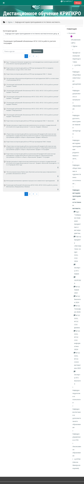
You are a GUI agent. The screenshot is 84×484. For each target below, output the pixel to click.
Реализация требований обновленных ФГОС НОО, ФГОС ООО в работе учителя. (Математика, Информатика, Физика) (32, 185)
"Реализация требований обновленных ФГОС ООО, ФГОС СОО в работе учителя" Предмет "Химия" (32, 85)
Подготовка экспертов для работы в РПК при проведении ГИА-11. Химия (29, 74)
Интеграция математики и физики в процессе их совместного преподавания (30, 180)
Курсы (75, 46)
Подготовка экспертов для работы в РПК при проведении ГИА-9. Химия (28, 141)
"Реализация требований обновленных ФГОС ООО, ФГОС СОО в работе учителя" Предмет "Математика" (32, 115)
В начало (72, 33)
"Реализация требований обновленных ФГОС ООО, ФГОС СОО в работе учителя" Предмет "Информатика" (32, 109)
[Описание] (58, 121)
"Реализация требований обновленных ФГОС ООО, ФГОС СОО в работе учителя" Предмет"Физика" (32, 103)
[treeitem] (74, 33)
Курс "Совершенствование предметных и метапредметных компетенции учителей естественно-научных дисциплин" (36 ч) (32, 62)
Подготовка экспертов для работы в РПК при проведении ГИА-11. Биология (30, 121)
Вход (78, 3)
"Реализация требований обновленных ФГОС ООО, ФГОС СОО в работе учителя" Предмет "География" (32, 97)
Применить (37, 51)
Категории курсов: (10, 31)
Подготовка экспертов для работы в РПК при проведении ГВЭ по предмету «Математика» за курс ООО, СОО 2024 (29, 68)
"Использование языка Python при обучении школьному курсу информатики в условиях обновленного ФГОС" (31, 172)
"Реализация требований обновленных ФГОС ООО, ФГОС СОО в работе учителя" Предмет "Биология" (32, 91)
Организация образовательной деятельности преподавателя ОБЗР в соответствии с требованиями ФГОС (32, 79)
